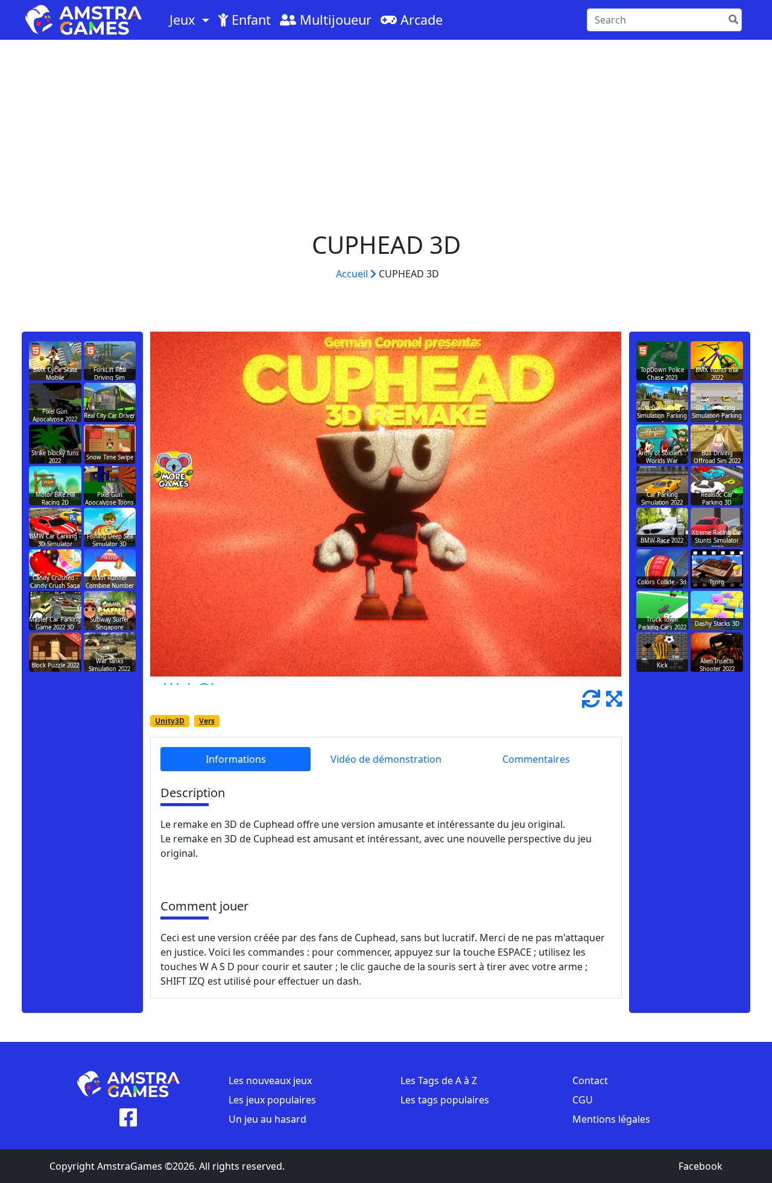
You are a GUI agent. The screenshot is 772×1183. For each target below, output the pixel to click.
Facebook (701, 1166)
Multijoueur (334, 19)
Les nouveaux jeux (270, 1080)
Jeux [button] (183, 19)
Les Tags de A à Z (438, 1080)
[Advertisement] (386, 130)
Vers (207, 721)
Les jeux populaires (272, 1099)
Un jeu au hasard (267, 1119)
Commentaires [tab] (536, 759)
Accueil (353, 273)
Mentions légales (611, 1119)
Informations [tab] (236, 759)
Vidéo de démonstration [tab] (386, 759)
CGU (582, 1099)
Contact (590, 1080)
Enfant (249, 19)
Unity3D (170, 721)
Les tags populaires (444, 1099)
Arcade (420, 19)
